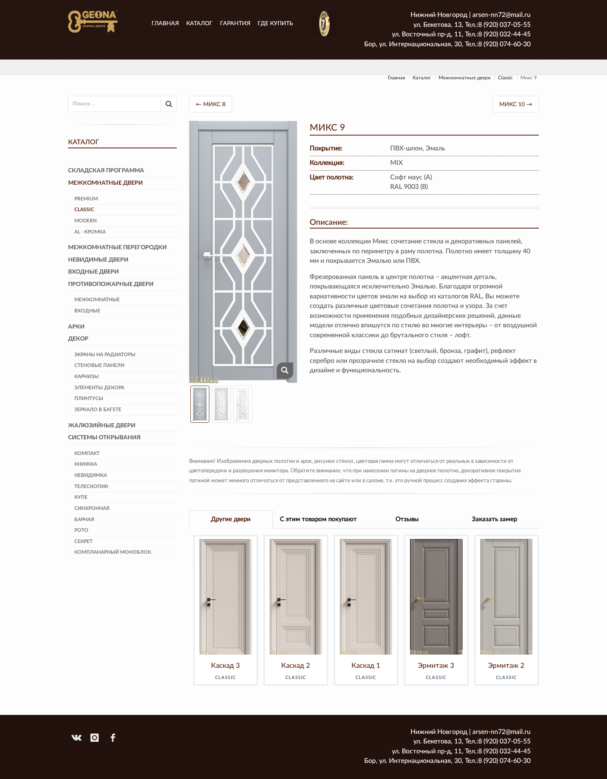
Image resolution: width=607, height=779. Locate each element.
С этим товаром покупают (318, 519)
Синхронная (91, 508)
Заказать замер (494, 519)
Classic (505, 77)
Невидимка (90, 475)
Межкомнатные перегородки (117, 247)
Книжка (85, 464)
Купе (81, 497)
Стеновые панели (99, 365)
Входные (87, 310)
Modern (85, 220)
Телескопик (91, 486)
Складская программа (106, 171)
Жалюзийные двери (101, 426)
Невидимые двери (98, 260)
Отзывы (407, 519)
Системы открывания (104, 438)
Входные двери (93, 272)
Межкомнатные (97, 299)
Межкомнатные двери (465, 77)
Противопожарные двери (111, 284)
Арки (76, 327)
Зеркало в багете (97, 409)
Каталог (199, 23)
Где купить (275, 23)
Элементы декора (99, 387)
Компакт (87, 453)
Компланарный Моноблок (112, 552)
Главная (165, 23)
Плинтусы (88, 398)
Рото (81, 530)
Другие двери (231, 519)
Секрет (83, 541)
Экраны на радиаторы (104, 354)
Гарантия (235, 23)
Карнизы (86, 376)
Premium (86, 198)
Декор (78, 339)
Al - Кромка (90, 231)
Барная (84, 519)
